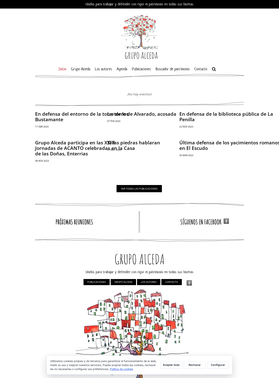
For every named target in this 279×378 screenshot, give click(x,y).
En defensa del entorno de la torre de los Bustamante (82, 117)
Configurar (218, 364)
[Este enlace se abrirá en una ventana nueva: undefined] (189, 283)
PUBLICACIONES (96, 282)
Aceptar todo (171, 364)
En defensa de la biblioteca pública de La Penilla (226, 117)
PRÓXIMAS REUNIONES (74, 221)
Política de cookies (121, 369)
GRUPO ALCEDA (123, 282)
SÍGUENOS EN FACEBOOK (202, 221)
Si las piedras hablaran (133, 142)
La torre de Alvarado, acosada (141, 114)
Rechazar (195, 364)
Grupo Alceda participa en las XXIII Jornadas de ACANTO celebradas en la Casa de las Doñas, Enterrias (85, 148)
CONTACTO (171, 282)
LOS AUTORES (149, 282)
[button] (214, 69)
